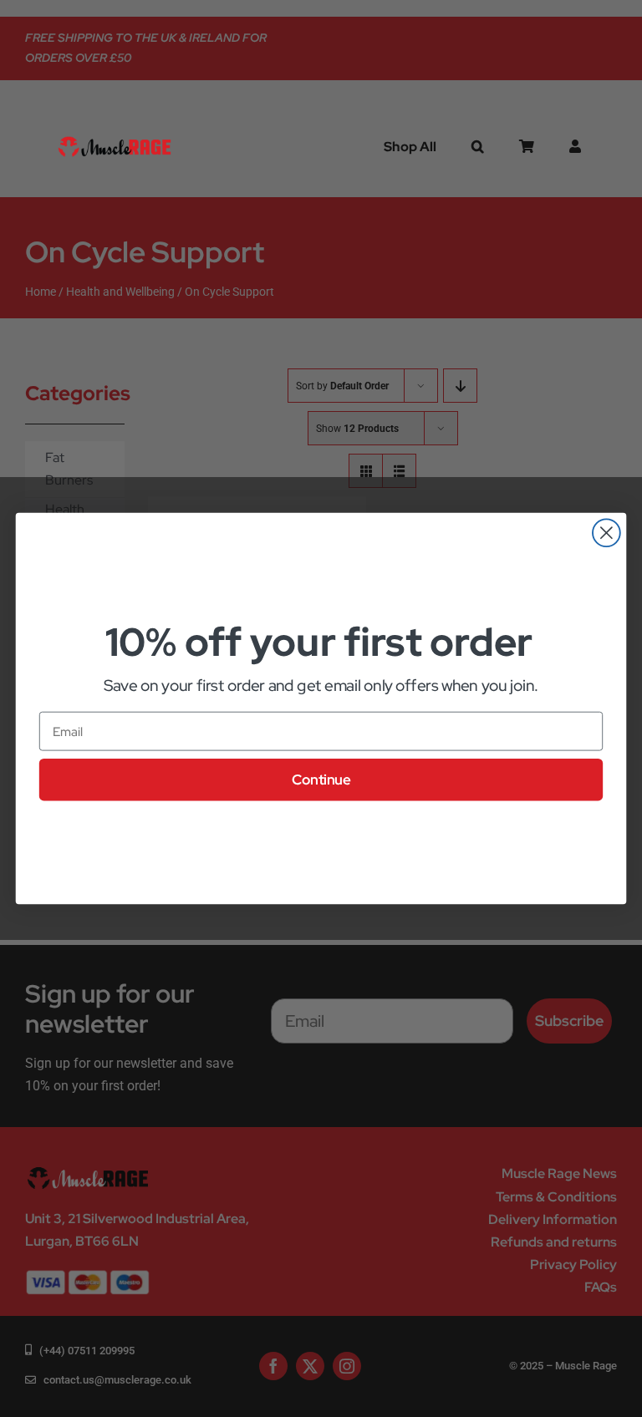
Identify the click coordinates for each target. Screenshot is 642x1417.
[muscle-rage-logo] (114, 138)
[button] (477, 147)
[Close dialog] (606, 532)
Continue (321, 779)
